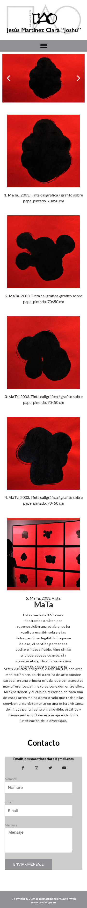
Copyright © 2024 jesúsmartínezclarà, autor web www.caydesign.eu (43, 900)
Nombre (11, 779)
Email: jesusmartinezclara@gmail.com (43, 759)
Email (8, 802)
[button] (43, 46)
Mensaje (11, 825)
